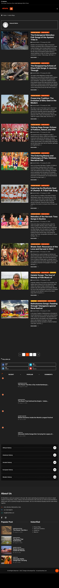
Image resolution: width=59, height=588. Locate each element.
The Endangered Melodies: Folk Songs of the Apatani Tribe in (43, 37)
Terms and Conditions (39, 528)
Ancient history (35, 32)
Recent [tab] (11, 374)
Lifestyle (53, 272)
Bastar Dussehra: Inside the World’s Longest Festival (35, 417)
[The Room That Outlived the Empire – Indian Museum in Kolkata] (6, 540)
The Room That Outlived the (18, 540)
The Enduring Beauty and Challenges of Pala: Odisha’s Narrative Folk (43, 158)
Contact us (36, 530)
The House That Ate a (20, 530)
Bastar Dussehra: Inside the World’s (19, 549)
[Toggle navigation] (11, 8)
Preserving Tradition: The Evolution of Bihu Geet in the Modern (43, 100)
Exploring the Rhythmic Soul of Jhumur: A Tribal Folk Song (44, 189)
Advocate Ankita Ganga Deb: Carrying (20, 559)
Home (4, 15)
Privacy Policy (37, 527)
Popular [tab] (30, 374)
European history (22, 383)
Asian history (45, 32)
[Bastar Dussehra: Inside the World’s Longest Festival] (6, 550)
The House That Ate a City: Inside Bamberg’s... (33, 384)
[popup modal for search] (55, 8)
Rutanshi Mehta (35, 42)
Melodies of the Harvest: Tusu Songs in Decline (44, 217)
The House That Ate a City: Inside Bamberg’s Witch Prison (15, 3)
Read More (34, 57)
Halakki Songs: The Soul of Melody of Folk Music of (43, 276)
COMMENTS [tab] (49, 374)
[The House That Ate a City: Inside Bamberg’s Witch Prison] (6, 530)
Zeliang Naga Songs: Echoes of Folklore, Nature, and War (43, 128)
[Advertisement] (29, 341)
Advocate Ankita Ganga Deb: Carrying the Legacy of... (35, 434)
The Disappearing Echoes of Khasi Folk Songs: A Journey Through (43, 68)
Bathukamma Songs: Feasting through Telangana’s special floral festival (44, 305)
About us (36, 532)
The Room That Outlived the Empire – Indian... (33, 401)
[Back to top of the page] (57, 570)
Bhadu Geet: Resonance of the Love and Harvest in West (44, 248)
